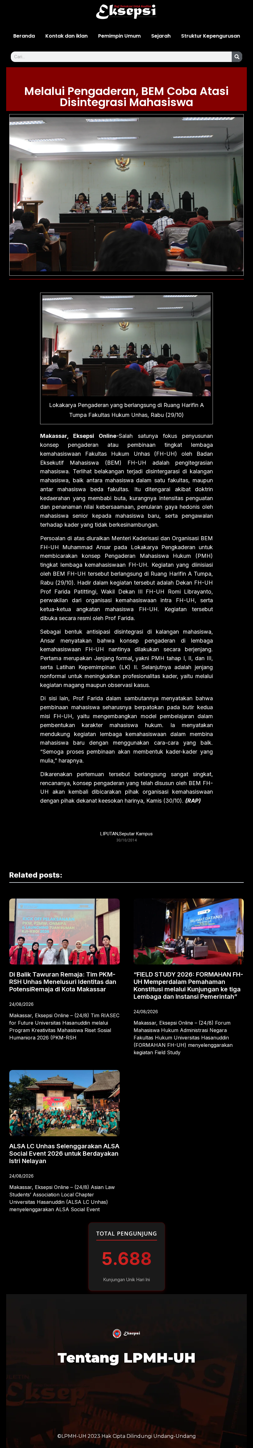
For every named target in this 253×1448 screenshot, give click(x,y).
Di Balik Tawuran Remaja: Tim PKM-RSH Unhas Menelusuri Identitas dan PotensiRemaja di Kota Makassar (62, 982)
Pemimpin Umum (119, 35)
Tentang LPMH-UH (126, 1357)
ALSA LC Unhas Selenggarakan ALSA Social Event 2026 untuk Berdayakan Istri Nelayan (64, 1153)
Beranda (24, 35)
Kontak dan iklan (66, 35)
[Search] (237, 56)
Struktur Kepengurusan (210, 35)
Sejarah (161, 35)
